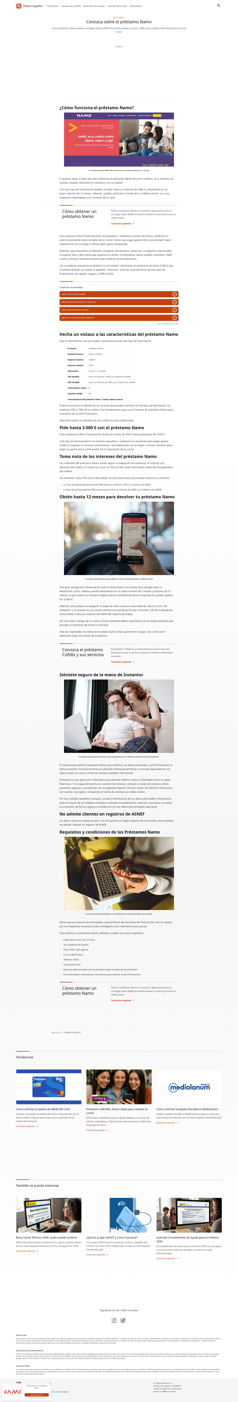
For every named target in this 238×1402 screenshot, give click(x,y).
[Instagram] (123, 1321)
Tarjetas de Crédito (71, 6)
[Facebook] (114, 1321)
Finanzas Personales (94, 6)
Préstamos (52, 6)
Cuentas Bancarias (117, 6)
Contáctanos (62, 1391)
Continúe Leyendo (121, 223)
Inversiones (136, 6)
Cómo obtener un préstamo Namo (79, 214)
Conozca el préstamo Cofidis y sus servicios (83, 652)
